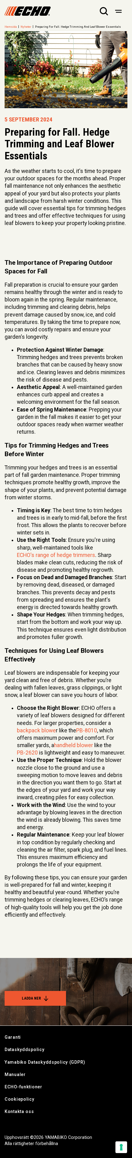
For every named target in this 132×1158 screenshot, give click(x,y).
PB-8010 (86, 730)
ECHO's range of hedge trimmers (56, 555)
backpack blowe (36, 730)
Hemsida (11, 26)
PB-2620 (27, 753)
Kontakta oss (19, 1111)
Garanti (13, 1037)
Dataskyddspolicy (25, 1049)
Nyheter (26, 26)
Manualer (15, 1074)
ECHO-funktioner (23, 1087)
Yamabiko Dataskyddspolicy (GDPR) (45, 1062)
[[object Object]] (118, 11)
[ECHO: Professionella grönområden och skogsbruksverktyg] (28, 11)
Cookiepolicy (19, 1099)
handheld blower (73, 745)
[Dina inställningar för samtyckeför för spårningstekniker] (121, 1147)
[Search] (104, 11)
